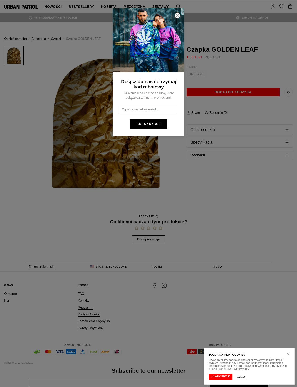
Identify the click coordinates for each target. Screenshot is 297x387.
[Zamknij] (288, 354)
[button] (148, 193)
